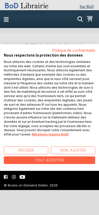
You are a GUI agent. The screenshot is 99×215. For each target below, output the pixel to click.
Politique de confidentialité (73, 50)
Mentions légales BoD (50, 134)
